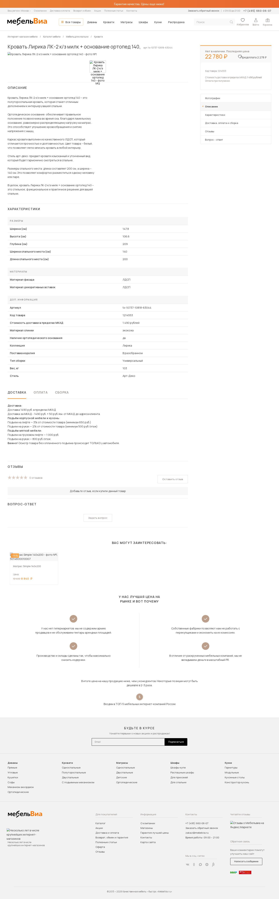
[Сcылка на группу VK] (187, 864)
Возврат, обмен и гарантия (111, 837)
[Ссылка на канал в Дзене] (207, 864)
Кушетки (13, 777)
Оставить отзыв (172, 479)
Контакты (131, 10)
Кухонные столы (235, 777)
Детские (121, 777)
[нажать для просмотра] (98, 66)
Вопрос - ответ (214, 139)
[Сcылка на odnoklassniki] (194, 864)
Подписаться (176, 741)
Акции (97, 10)
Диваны (92, 22)
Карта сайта (148, 842)
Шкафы (143, 22)
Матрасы (126, 22)
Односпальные (71, 767)
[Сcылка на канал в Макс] (200, 864)
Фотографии (212, 98)
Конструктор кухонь (237, 782)
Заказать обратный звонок (203, 10)
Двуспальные (70, 777)
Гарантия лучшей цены (154, 832)
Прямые (12, 767)
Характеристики (215, 115)
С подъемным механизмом (78, 782)
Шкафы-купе (178, 767)
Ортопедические (18, 792)
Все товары (73, 22)
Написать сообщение (246, 861)
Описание (211, 106)
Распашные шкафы (182, 772)
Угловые (13, 772)
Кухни (158, 22)
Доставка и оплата (60, 10)
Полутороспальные (74, 772)
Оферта (100, 847)
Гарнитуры (231, 767)
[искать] (231, 22)
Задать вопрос (97, 518)
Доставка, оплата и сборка (221, 123)
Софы (11, 782)
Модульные (232, 772)
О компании (40, 10)
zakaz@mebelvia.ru (197, 832)
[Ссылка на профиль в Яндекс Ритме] (213, 864)
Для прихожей (179, 777)
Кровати (108, 22)
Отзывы (209, 131)
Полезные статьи (113, 10)
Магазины (146, 828)
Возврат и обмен (82, 10)
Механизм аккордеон (21, 787)
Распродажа (176, 22)
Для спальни (178, 782)
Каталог (100, 823)
